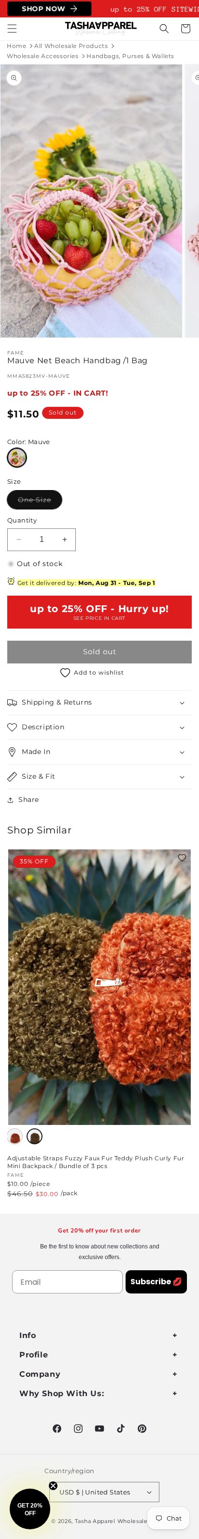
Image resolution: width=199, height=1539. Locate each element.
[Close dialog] (188, 722)
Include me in (146, 803)
